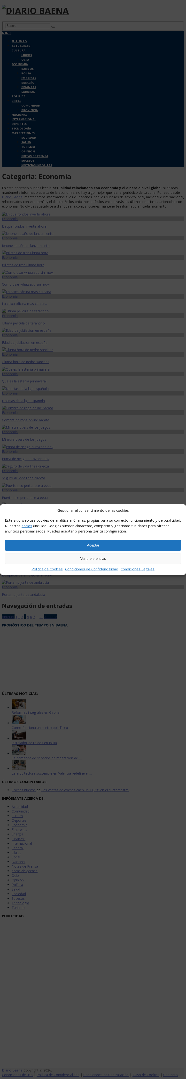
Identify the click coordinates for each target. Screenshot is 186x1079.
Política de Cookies (47, 568)
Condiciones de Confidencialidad (91, 568)
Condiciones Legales (138, 568)
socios (27, 525)
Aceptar (93, 545)
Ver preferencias (93, 558)
